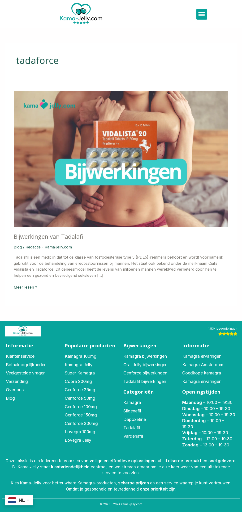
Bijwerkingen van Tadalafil (49, 236)
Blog (18, 247)
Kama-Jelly (30, 483)
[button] (201, 14)
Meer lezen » (25, 287)
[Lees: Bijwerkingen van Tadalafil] (121, 158)
